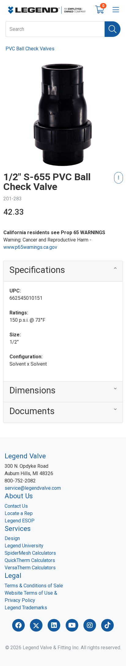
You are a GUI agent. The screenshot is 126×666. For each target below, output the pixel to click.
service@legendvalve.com (33, 488)
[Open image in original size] (47, 10)
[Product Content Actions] (118, 178)
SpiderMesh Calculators (30, 553)
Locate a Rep (19, 513)
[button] (63, 271)
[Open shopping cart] (99, 11)
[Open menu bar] (116, 10)
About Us (19, 496)
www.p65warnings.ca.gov (30, 247)
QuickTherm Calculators (30, 560)
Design (12, 538)
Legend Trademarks (26, 607)
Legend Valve (25, 456)
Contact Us (16, 506)
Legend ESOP (20, 521)
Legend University (24, 546)
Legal (13, 575)
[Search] (112, 29)
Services (18, 528)
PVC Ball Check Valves (30, 49)
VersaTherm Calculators (30, 568)
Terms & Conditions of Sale (34, 586)
